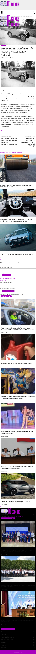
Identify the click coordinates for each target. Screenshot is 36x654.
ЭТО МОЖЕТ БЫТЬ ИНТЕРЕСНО (7, 152)
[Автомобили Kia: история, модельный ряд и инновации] (18, 486)
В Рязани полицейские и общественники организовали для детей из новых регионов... (17, 432)
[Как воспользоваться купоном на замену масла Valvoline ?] (18, 347)
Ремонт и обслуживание (7, 637)
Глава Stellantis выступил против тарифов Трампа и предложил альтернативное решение (9, 141)
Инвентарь (4, 647)
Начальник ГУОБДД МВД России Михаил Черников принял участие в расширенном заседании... (17, 467)
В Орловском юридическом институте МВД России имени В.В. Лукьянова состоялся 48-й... (18, 586)
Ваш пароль (3, 273)
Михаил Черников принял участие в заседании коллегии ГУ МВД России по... (17, 621)
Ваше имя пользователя (6, 267)
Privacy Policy (3, 280)
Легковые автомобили (7, 640)
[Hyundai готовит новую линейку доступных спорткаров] (18, 237)
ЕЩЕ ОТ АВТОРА (18, 152)
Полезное (3, 642)
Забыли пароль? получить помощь (8, 278)
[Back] (0, 259)
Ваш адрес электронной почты (7, 288)
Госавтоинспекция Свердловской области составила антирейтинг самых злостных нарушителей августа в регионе (17, 328)
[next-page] (1, 257)
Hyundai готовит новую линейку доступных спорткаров (17, 254)
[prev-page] (0, 257)
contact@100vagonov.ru (17, 516)
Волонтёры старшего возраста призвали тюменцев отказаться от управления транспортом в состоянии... (18, 397)
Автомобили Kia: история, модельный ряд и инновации (15, 502)
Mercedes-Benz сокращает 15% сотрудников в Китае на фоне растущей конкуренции (27, 142)
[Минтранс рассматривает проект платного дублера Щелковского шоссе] (18, 168)
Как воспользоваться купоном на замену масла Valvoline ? (16, 363)
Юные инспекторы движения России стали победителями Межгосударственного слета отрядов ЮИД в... (16, 551)
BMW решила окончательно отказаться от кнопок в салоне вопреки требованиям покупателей (16, 220)
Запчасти (3, 645)
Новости (3, 45)
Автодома (3, 634)
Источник (3, 130)
